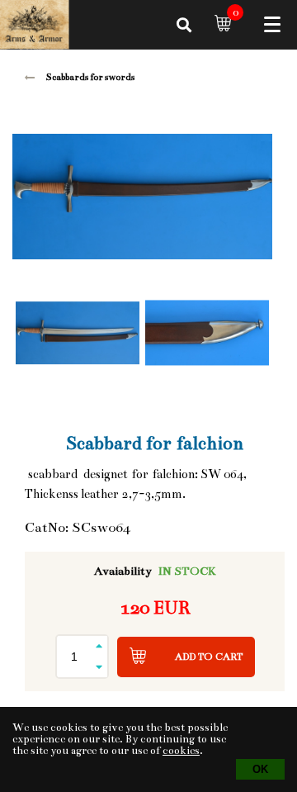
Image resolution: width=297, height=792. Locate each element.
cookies (181, 750)
